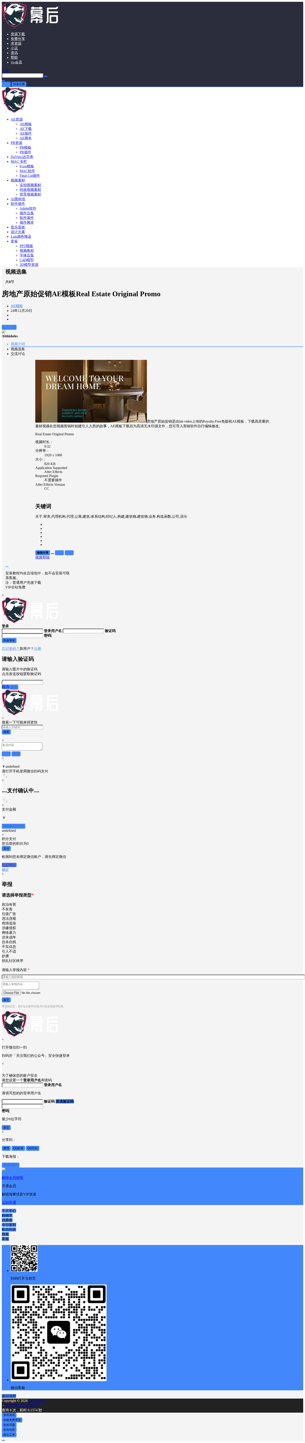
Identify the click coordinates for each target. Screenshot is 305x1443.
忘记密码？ (11, 649)
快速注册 (19, 84)
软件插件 (18, 204)
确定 (5, 870)
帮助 (14, 57)
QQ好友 (18, 1148)
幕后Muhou (37, 1401)
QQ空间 (32, 1148)
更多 (14, 241)
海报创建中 (10, 1165)
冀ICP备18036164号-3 (22, 1405)
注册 (37, 649)
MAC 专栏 (19, 161)
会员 (16, 62)
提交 (6, 999)
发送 (14, 687)
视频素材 (18, 180)
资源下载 (18, 34)
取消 (5, 687)
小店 (14, 48)
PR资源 (16, 143)
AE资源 (17, 119)
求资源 (16, 43)
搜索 (6, 732)
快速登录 (9, 640)
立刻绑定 (9, 865)
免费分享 (18, 39)
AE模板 (17, 306)
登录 (6, 84)
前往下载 (9, 327)
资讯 (14, 53)
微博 (6, 1148)
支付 (6, 848)
